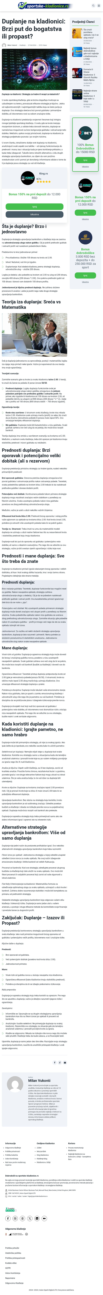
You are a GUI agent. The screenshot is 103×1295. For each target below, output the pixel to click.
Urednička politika (13, 1253)
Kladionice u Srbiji (43, 1162)
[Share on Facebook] (54, 1062)
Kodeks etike (10, 1263)
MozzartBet (41, 1151)
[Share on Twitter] (60, 1062)
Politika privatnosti (12, 1151)
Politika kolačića (11, 1155)
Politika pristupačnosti (15, 1258)
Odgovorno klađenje (13, 1148)
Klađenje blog (42, 1159)
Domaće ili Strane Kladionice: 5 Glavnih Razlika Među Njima (90, 74)
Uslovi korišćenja (11, 1159)
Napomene (10, 1278)
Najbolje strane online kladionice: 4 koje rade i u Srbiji (90, 96)
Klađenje (22, 45)
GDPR (8, 1268)
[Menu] (99, 5)
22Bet (39, 1148)
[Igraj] (28, 178)
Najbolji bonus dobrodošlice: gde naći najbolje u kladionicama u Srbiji (91, 53)
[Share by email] (65, 1062)
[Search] (93, 5)
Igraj (34, 206)
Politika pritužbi (12, 1248)
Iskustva (34, 214)
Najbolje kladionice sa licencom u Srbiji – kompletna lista (79, 1156)
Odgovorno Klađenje (14, 1283)
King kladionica (43, 1155)
